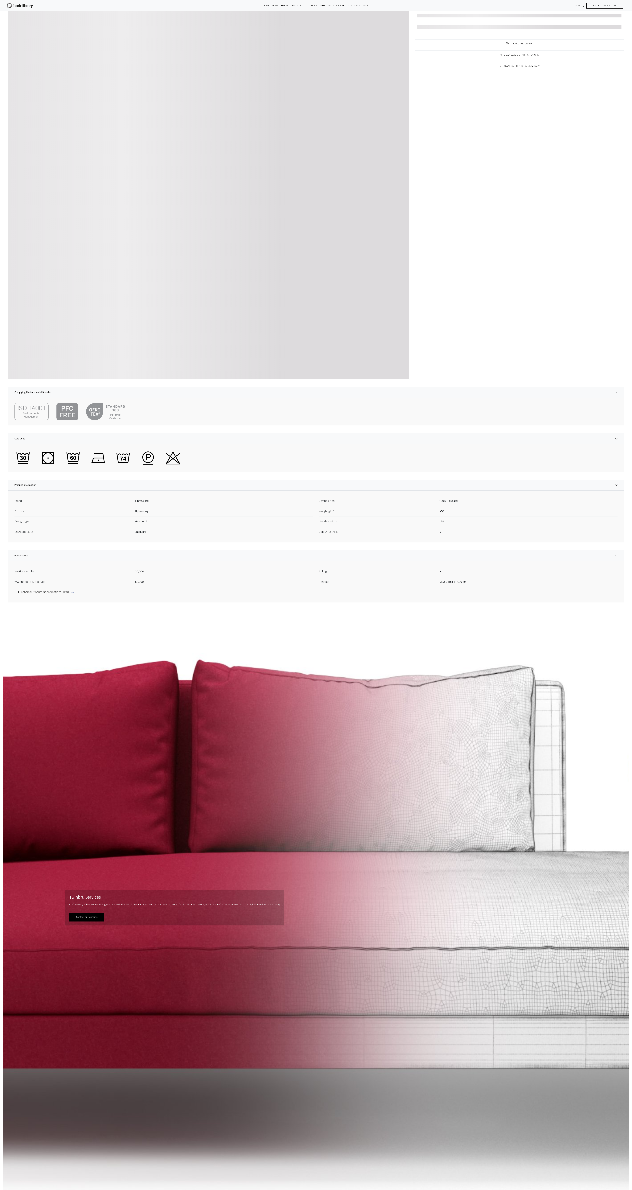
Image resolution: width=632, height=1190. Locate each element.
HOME (266, 5)
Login (366, 5)
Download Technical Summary (521, 65)
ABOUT (275, 5)
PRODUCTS (296, 5)
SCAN (577, 5)
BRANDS (284, 5)
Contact (355, 5)
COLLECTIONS (310, 5)
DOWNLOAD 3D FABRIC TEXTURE (521, 54)
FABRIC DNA (324, 5)
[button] (604, 6)
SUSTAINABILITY (341, 5)
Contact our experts (86, 917)
